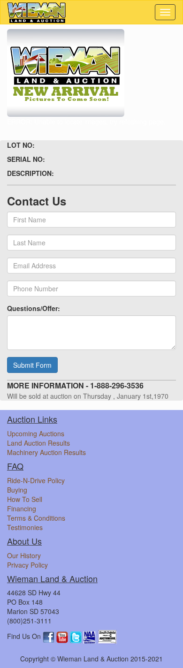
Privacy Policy (27, 564)
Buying (17, 489)
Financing (21, 508)
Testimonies (25, 527)
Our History (24, 555)
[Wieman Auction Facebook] (49, 636)
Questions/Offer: (33, 308)
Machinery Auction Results (46, 452)
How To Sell (24, 499)
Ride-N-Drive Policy (36, 480)
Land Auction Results (38, 443)
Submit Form (32, 365)
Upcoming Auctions (35, 433)
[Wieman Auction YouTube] (63, 636)
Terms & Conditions (36, 518)
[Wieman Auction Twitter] (77, 636)
